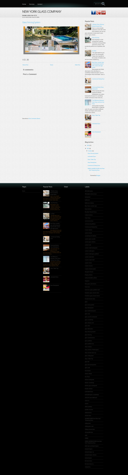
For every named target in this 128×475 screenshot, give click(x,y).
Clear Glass (88, 218)
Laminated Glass (96, 123)
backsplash (87, 197)
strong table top (89, 432)
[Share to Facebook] (28, 60)
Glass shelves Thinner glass (92, 349)
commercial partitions (90, 224)
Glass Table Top (96, 115)
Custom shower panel (90, 269)
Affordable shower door (91, 194)
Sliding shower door (90, 429)
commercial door (89, 221)
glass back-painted (89, 305)
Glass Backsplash (96, 132)
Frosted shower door (90, 299)
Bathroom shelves (89, 203)
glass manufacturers (90, 337)
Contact (40, 4)
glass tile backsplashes (90, 364)
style (86, 435)
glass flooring (88, 335)
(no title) (94, 51)
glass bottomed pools (90, 311)
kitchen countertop (89, 382)
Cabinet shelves (89, 215)
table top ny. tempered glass (92, 446)
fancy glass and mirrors (90, 284)
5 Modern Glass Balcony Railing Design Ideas (54, 192)
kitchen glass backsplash (91, 385)
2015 (88, 148)
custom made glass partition (92, 254)
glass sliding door (89, 355)
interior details (88, 373)
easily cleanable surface (91, 278)
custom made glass (89, 251)
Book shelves (88, 209)
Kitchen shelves (89, 388)
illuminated (87, 370)
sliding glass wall (89, 426)
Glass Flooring (95, 37)
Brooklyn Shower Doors (91, 212)
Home (24, 4)
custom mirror (88, 263)
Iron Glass (87, 376)
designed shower (89, 272)
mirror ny (87, 400)
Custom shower (89, 266)
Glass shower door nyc (90, 352)
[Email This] (23, 60)
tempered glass (88, 449)
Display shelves (89, 275)
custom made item (89, 257)
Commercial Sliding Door (98, 79)
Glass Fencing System (31, 22)
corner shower (88, 233)
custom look (88, 245)
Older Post (77, 65)
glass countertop (89, 319)
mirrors (86, 403)
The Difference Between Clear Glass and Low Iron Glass (98, 102)
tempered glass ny (89, 452)
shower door (88, 415)
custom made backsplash (91, 248)
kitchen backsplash (89, 379)
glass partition (88, 340)
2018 (88, 145)
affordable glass (89, 191)
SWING (86, 438)
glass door (87, 325)
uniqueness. (88, 467)
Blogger (98, 175)
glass (86, 302)
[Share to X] (26, 60)
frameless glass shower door (92, 293)
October (90, 151)
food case (87, 287)
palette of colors (89, 409)
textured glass (88, 458)
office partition (88, 406)
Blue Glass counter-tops (91, 206)
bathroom (87, 200)
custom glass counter (90, 239)
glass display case (89, 323)
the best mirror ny (89, 464)
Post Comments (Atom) (34, 118)
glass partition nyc (89, 343)
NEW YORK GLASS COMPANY (41, 11)
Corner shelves (88, 230)
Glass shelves (88, 346)
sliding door (88, 423)
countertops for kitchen (90, 236)
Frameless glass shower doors (92, 296)
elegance (87, 281)
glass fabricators (89, 329)
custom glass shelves (90, 242)
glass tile (87, 361)
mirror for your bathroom (91, 397)
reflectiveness (88, 412)
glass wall (87, 367)
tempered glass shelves (90, 455)
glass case (87, 313)
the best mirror (88, 461)
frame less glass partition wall (92, 290)
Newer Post (25, 65)
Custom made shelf (89, 260)
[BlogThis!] (25, 60)
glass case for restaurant (91, 317)
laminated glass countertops (92, 394)
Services (31, 4)
